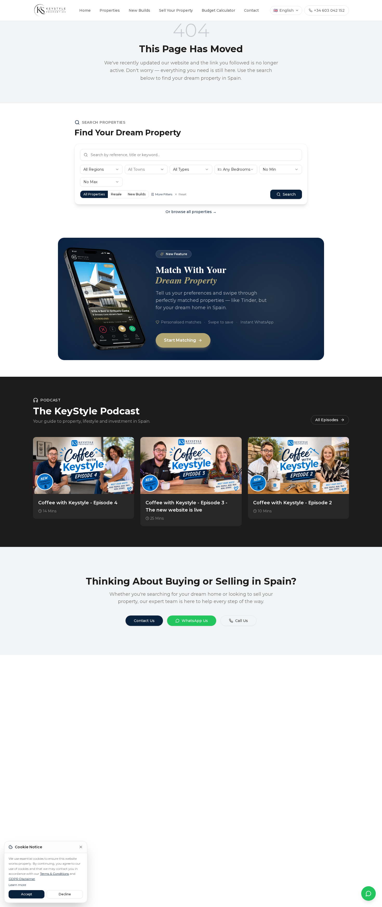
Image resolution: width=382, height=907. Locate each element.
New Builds (139, 10)
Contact (251, 10)
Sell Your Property (176, 10)
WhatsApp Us (195, 620)
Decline (65, 894)
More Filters (163, 194)
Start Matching (180, 340)
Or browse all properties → (191, 211)
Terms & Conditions (54, 874)
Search (289, 194)
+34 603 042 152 (329, 10)
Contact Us (144, 620)
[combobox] (101, 169)
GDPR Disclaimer (22, 879)
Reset (183, 194)
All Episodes (326, 420)
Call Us (241, 620)
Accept (26, 894)
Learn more (17, 885)
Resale (116, 194)
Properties (110, 10)
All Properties (94, 194)
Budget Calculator (218, 10)
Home (85, 10)
